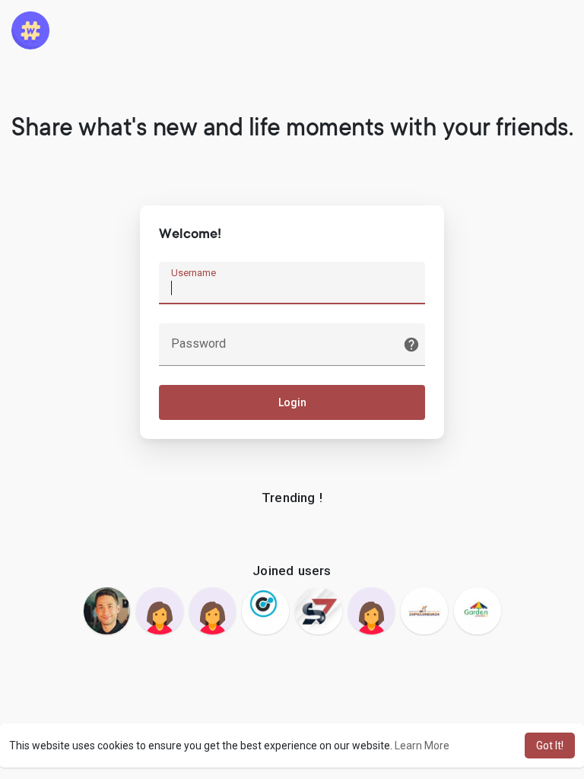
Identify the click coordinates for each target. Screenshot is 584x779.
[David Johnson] (107, 610)
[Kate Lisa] (371, 610)
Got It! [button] (549, 745)
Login (292, 402)
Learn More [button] (422, 745)
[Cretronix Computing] (265, 610)
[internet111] (212, 610)
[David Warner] (318, 610)
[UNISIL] (159, 610)
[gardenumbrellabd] (477, 610)
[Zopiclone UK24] (424, 610)
